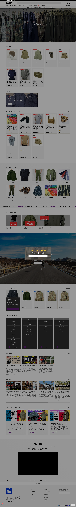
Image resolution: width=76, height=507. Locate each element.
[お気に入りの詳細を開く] (2, 504)
